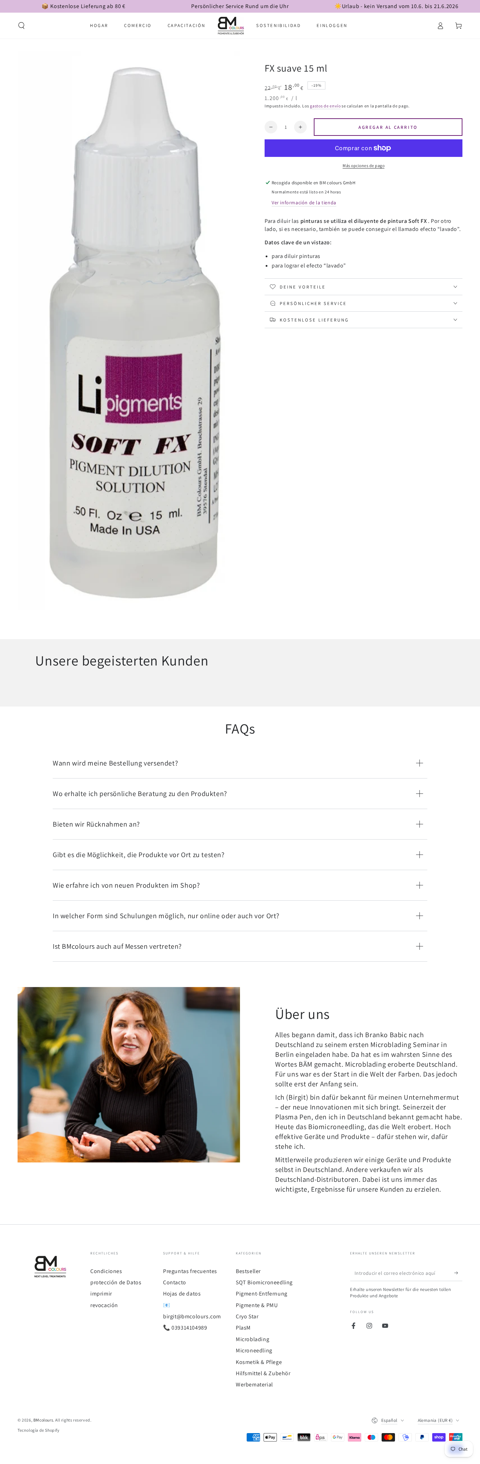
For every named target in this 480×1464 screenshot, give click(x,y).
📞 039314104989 (185, 1327)
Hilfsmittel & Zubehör (263, 1373)
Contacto (174, 1282)
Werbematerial (254, 1384)
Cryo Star (247, 1316)
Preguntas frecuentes (190, 1271)
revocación (104, 1305)
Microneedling (254, 1350)
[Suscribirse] (458, 1273)
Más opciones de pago (363, 165)
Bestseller (248, 1271)
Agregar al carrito (388, 127)
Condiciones (106, 1271)
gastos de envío (325, 105)
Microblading (252, 1339)
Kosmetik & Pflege (259, 1362)
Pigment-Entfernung (261, 1293)
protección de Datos (115, 1282)
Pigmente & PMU (257, 1305)
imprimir (101, 1293)
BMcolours (43, 1420)
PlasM (243, 1327)
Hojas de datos (182, 1293)
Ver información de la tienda (304, 202)
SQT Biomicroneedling (264, 1282)
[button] (21, 25)
